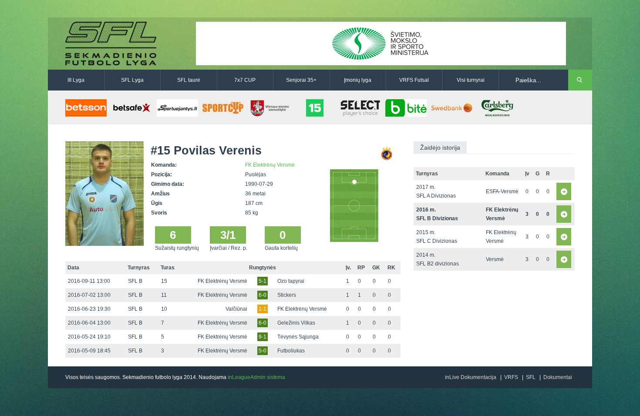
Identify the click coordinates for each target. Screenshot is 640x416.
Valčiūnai (236, 309)
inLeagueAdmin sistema (256, 377)
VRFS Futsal (414, 80)
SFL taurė (188, 80)
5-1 (262, 281)
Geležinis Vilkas (296, 323)
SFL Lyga (132, 80)
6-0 (262, 295)
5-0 (262, 351)
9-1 (262, 337)
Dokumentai (557, 377)
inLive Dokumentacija (470, 377)
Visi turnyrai (471, 80)
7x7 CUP (245, 80)
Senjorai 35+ (301, 80)
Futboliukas (291, 351)
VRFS (511, 377)
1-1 (262, 309)
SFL (531, 377)
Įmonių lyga (357, 80)
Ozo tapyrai (290, 281)
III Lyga (75, 80)
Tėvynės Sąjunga (298, 337)
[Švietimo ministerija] (381, 43)
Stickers (286, 295)
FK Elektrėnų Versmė (270, 165)
